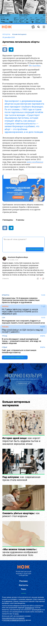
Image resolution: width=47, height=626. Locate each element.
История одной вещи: (21, 441)
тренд (4, 336)
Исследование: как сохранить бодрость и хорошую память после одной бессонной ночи (23, 322)
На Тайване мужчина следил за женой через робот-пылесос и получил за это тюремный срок (20, 311)
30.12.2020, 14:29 (13, 260)
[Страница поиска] (38, 27)
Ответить (5, 278)
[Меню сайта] (44, 27)
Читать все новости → (15, 357)
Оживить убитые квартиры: (21, 515)
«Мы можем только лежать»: (20, 552)
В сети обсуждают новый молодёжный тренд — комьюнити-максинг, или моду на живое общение (21, 341)
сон (3, 317)
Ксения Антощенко (19, 34)
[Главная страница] (7, 26)
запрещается (29, 608)
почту (17, 614)
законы (20, 220)
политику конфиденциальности (14, 620)
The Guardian (34, 65)
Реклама (23, 581)
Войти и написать (34, 249)
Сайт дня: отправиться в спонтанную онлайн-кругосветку (19, 351)
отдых (4, 347)
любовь (5, 327)
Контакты (23, 585)
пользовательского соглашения (13, 618)
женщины (6, 34)
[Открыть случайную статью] (33, 27)
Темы (23, 589)
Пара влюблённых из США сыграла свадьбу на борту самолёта (22, 331)
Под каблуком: (21, 478)
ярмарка (5, 295)
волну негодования (35, 162)
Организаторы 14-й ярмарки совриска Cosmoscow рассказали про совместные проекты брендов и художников (21, 300)
